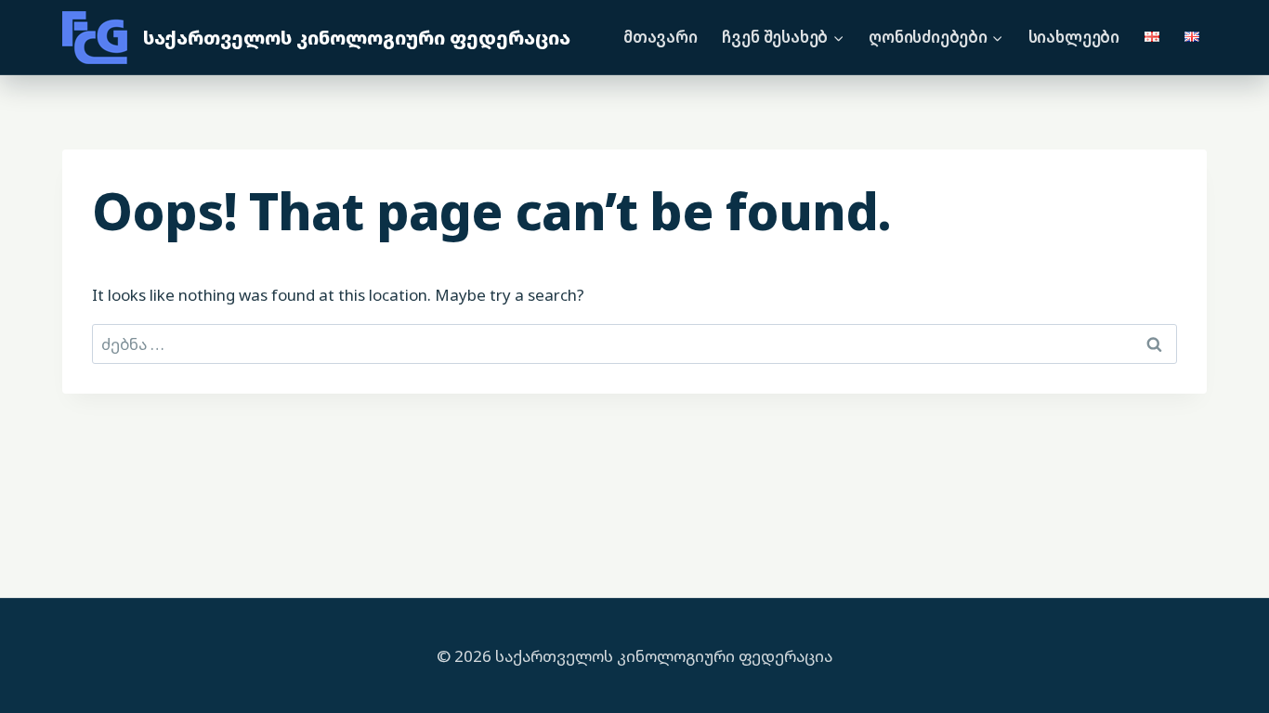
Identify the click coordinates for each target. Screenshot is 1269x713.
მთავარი (660, 36)
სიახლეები (1073, 36)
